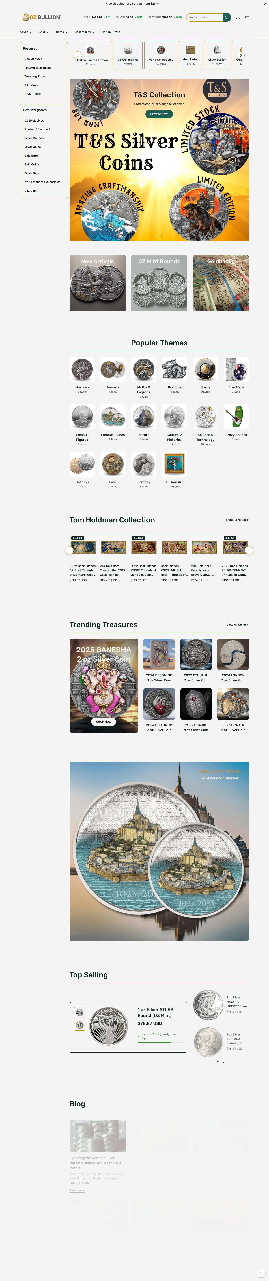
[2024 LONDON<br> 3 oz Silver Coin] (233, 654)
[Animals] (113, 369)
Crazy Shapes (236, 435)
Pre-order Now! (105, 230)
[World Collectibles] (160, 50)
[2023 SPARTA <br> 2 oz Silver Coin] (233, 704)
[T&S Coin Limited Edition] (90, 50)
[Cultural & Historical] (174, 416)
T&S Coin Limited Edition (90, 60)
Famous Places (113, 435)
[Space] (205, 369)
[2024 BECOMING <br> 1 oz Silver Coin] (159, 654)
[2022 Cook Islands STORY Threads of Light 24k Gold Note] (144, 547)
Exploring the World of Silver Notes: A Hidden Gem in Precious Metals (95, 1160)
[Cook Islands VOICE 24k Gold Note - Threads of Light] (174, 547)
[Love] (113, 464)
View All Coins (236, 624)
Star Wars (236, 387)
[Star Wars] (236, 369)
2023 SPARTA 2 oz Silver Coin (233, 727)
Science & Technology (205, 437)
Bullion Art (174, 482)
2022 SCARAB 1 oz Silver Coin (196, 727)
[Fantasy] (143, 464)
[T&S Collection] (159, 160)
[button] (246, 17)
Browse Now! (159, 114)
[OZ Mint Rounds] (159, 283)
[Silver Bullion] (217, 50)
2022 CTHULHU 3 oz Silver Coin (196, 677)
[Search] (227, 17)
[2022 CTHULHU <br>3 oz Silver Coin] (196, 654)
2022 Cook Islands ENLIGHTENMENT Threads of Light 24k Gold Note (235, 570)
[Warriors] (82, 369)
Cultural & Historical (175, 437)
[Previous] (78, 55)
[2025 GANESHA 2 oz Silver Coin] (104, 686)
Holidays (82, 482)
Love (113, 482)
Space (205, 387)
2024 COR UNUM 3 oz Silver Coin (159, 727)
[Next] (241, 55)
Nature (143, 435)
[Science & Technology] (205, 416)
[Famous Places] (113, 416)
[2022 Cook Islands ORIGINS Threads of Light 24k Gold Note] (83, 547)
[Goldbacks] (221, 283)
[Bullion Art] (174, 464)
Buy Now (86, 177)
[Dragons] (174, 369)
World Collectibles (160, 59)
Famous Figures (82, 437)
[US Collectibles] (128, 50)
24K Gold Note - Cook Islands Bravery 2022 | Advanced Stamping (202, 570)
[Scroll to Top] (262, 1261)
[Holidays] (82, 464)
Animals (113, 387)
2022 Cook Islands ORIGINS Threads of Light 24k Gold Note (83, 570)
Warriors (82, 387)
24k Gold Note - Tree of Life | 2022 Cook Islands (113, 570)
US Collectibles (128, 59)
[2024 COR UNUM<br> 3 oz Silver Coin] (159, 704)
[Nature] (143, 416)
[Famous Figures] (82, 416)
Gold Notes (190, 59)
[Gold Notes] (190, 50)
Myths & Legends (143, 389)
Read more (77, 1187)
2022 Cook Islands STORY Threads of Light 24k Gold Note (143, 570)
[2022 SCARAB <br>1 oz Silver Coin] (196, 704)
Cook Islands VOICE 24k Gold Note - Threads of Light (173, 570)
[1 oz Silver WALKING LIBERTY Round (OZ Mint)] (208, 1004)
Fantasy (143, 482)
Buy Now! (159, 100)
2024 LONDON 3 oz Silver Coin (233, 677)
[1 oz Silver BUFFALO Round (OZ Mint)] (208, 1040)
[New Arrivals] (98, 283)
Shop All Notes (236, 519)
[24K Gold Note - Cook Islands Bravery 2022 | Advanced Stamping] (204, 547)
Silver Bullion (217, 59)
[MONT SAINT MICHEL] (159, 851)
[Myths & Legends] (143, 369)
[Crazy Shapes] (236, 416)
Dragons (174, 387)
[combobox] (208, 17)
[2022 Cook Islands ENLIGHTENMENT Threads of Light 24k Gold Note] (235, 547)
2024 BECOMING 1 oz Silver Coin (159, 677)
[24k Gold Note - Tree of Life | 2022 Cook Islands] (113, 547)
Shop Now (199, 177)
